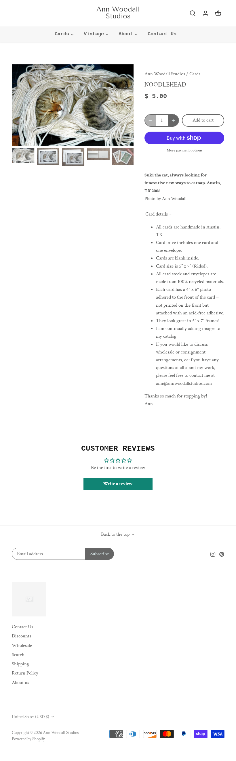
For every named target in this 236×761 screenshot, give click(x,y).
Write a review (118, 484)
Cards (194, 74)
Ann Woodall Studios (118, 13)
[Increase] (173, 120)
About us (20, 682)
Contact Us (22, 627)
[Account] (205, 13)
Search (18, 655)
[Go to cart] (218, 13)
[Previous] (26, 105)
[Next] (119, 105)
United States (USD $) (30, 716)
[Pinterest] (221, 554)
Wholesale (22, 645)
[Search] (192, 13)
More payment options (184, 150)
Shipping (20, 664)
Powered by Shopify (28, 739)
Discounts (21, 636)
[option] (73, 105)
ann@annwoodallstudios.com (184, 383)
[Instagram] (212, 554)
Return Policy (25, 673)
